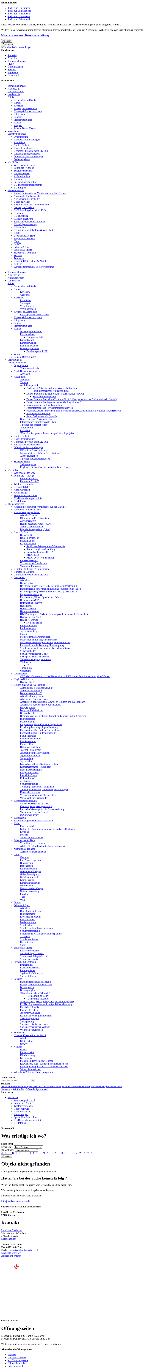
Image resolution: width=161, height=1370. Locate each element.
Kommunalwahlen (29, 345)
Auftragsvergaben (29, 456)
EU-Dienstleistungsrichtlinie (28, 184)
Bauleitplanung (27, 540)
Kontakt (12, 69)
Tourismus (19, 258)
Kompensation (27, 880)
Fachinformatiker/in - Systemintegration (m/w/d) (50, 407)
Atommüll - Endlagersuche (27, 196)
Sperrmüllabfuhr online (25, 182)
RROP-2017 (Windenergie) (40, 557)
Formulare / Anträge (24, 167)
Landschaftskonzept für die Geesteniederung (42, 809)
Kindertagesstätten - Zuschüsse (35, 766)
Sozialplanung (27, 1021)
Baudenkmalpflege (29, 538)
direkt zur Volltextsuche (19, 10)
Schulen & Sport (22, 247)
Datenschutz (14, 75)
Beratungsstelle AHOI (31, 693)
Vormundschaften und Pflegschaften (38, 795)
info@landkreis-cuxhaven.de (15, 1201)
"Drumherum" (27, 427)
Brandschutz (26, 964)
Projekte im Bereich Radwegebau (36, 1061)
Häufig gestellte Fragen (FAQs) (35, 523)
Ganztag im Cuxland (24, 207)
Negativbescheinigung (31, 769)
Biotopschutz (26, 863)
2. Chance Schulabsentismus (29, 938)
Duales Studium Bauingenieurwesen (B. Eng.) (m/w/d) (53, 402)
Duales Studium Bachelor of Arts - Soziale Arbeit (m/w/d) (55, 393)
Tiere (22, 897)
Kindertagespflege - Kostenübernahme (39, 764)
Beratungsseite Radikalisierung (35, 981)
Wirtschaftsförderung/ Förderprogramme (34, 266)
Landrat (18, 117)
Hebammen (26, 605)
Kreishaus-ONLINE (41, 1086)
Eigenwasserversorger (31, 594)
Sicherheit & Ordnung (25, 252)
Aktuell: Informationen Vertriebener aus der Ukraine (40, 193)
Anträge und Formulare (31, 526)
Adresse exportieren (11, 1255)
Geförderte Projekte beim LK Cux (31, 151)
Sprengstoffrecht (28, 976)
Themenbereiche (16, 190)
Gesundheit (19, 213)
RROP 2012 (32, 554)
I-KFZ (11, 64)
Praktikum (25, 430)
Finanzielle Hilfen (29, 1010)
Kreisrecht (19, 105)
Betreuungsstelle (16, 1366)
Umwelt (24, 1044)
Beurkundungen (28, 721)
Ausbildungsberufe (29, 385)
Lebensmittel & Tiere (24, 235)
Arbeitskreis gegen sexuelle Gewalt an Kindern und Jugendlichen (52, 701)
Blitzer (23, 1049)
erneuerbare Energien (30, 871)
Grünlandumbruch (29, 877)
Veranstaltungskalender (31, 837)
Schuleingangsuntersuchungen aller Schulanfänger (45, 648)
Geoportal (25, 294)
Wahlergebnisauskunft (31, 331)
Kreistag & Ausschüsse (25, 108)
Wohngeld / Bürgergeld (31, 1029)
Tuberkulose (26, 668)
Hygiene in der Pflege (31, 617)
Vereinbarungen (28, 309)
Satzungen (25, 303)
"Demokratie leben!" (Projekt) (35, 993)
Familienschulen (28, 735)
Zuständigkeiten (28, 521)
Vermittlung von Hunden (32, 843)
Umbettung (25, 670)
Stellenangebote (22, 159)
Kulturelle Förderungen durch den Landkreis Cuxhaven (47, 829)
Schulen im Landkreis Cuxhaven (36, 928)
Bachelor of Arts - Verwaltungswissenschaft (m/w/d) (52, 388)
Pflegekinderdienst (29, 772)
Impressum (13, 72)
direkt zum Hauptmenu (19, 13)
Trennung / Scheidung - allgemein (37, 786)
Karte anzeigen (8, 1238)
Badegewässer (27, 583)
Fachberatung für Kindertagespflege (38, 733)
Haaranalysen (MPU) (30, 600)
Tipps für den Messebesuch (33, 424)
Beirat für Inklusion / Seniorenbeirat (31, 204)
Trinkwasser (26, 662)
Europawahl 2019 (35, 337)
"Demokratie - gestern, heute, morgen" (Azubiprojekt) (47, 433)
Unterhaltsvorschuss (30, 792)
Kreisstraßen (26, 1058)
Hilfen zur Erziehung (30, 747)
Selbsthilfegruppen (29, 1018)
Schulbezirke (26, 925)
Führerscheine (27, 1052)
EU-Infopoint (20, 187)
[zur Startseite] (16, 47)
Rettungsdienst (27, 970)
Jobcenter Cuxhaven (30, 1012)
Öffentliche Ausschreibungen (28, 156)
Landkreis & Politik (14, 95)
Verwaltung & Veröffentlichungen (17, 132)
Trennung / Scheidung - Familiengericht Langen (44, 789)
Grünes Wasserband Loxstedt (34, 803)
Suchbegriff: (7, 1143)
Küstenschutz (26, 1041)
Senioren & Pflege (23, 249)
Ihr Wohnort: (7, 1150)
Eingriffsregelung (28, 868)
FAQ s (29, 665)
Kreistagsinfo (89, 1086)
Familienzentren (28, 741)
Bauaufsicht (26, 535)
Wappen (18, 125)
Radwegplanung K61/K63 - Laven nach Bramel (44, 1066)
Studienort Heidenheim (44, 396)
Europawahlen (27, 334)
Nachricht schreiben (11, 1253)
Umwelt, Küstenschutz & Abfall (30, 261)
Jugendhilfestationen (30, 755)
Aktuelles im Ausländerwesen (16, 90)
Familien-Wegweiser (30, 738)
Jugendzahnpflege (29, 631)
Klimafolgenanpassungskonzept (36, 806)
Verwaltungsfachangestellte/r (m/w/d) (44, 405)
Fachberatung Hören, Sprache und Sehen (40, 597)
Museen (24, 834)
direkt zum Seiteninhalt (19, 19)
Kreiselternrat (26, 942)
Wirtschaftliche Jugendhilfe (33, 798)
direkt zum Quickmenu (19, 8)
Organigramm (21, 136)
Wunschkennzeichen (30, 1069)
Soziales (18, 255)
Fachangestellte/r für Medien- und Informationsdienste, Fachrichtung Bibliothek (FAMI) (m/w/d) (74, 410)
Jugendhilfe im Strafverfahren (35, 752)
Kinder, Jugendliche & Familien (29, 221)
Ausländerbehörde (17, 1357)
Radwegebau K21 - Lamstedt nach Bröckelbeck (44, 1063)
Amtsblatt (25, 374)
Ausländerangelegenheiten (27, 199)
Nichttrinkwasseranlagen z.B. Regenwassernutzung (45, 642)
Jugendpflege (26, 758)
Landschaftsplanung (30, 882)
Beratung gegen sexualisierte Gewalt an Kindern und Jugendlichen (53, 716)
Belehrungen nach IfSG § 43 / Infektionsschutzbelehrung (48, 586)
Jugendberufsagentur (30, 750)
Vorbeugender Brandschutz (33, 563)
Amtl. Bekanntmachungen (27, 139)
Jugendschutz (26, 761)
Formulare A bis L (29, 478)
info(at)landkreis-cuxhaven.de (24, 1250)
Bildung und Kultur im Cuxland (36, 984)
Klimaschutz (20, 227)
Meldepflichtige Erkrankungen (35, 636)
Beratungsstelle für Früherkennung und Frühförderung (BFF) (50, 588)
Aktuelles (12, 58)
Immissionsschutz (29, 560)
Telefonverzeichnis (23, 170)
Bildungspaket (27, 987)
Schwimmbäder (28, 651)
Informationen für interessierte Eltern (38, 422)
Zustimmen (8, 44)
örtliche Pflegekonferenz (32, 953)
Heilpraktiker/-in (28, 608)
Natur (16, 241)
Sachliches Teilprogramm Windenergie (45, 546)
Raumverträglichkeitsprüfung (40, 549)
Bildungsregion (27, 718)
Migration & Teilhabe (24, 238)
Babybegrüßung (28, 707)
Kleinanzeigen (21, 179)
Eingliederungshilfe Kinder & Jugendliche (41, 724)
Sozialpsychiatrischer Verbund (35, 656)
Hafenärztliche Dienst (31, 603)
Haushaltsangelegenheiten (27, 153)
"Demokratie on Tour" (37, 995)
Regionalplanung (28, 543)
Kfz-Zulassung (27, 1055)
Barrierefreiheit (21, 145)
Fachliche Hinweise (30, 1007)
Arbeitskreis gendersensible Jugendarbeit (40, 704)
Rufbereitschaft (27, 778)
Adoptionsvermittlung (31, 690)
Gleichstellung (21, 216)
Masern (24, 634)
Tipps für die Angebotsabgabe (35, 458)
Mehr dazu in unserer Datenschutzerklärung (25, 35)
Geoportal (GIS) (22, 173)
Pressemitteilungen (23, 119)
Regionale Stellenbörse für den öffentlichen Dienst (45, 467)
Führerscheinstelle (16, 1363)
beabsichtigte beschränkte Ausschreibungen (41, 453)
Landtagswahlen (28, 342)
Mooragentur (26, 885)
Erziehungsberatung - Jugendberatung (39, 727)
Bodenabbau (26, 865)
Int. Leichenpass (28, 628)
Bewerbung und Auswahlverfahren (37, 419)
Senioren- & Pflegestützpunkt (34, 956)
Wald (22, 899)
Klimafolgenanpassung (25, 224)
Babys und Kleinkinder (31, 710)
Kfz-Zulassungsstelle (18, 1360)
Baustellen (77, 1086)
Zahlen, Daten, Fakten (25, 128)
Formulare (117, 1086)
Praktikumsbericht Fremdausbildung (51, 390)
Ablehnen (7, 41)
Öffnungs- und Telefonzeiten (34, 518)
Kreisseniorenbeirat (29, 950)
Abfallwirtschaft (22, 176)
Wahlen (17, 122)
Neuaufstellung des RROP (39, 552)
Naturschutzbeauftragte (31, 888)
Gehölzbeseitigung (29, 874)
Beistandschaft (27, 713)
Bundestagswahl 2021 (37, 351)
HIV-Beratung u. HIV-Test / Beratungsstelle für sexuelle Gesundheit (54, 614)
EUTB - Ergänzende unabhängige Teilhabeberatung (46, 1004)
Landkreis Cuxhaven (11, 1230)
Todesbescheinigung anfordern (35, 659)
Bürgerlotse (19, 114)
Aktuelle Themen (28, 515)
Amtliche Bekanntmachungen (16, 1086)
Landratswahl (27, 340)
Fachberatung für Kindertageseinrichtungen (41, 730)
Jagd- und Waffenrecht (31, 973)
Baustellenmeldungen (24, 148)
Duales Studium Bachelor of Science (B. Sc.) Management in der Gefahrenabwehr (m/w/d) (71, 399)
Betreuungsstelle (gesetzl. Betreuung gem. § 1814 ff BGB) (49, 591)
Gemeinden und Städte (25, 100)
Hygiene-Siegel (34, 622)
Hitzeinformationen (29, 611)
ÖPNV (17, 244)
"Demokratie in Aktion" (38, 998)
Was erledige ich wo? (24, 165)
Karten (17, 102)
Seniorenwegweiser (30, 959)
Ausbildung (19, 142)
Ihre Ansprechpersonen (31, 860)
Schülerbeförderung (30, 930)
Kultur (17, 233)
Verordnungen (27, 306)
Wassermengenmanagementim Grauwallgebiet (34, 813)
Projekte (24, 894)
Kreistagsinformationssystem (28, 111)
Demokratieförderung (31, 911)
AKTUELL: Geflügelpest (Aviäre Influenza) (42, 846)
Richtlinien (25, 300)
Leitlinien (25, 832)
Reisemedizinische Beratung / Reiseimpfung (42, 645)
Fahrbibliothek (27, 826)
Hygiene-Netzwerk (23, 218)
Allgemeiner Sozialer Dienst (34, 699)
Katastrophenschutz (30, 967)
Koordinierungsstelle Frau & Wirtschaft (33, 230)
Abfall (23, 1038)
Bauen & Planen (22, 201)
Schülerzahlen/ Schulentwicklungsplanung (41, 933)
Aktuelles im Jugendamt (32, 696)
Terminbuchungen (17, 61)
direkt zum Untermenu (19, 16)
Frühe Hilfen (26, 744)
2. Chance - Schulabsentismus (29, 782)
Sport (22, 945)
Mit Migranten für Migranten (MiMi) (38, 639)
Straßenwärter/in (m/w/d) (38, 413)
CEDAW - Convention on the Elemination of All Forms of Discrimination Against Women (65, 676)
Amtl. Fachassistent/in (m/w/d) (41, 416)
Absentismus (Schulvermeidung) (36, 687)
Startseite (12, 55)
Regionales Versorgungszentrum (36, 1015)
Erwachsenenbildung (30, 916)
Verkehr (18, 264)
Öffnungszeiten (15, 66)
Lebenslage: (7, 1147)
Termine (24, 382)
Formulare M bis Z (29, 481)
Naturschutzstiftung (29, 891)
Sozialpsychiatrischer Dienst (34, 653)
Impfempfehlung (28, 625)
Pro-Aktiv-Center (28, 775)
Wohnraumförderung (30, 566)
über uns (24, 857)
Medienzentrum (28, 922)
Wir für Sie (13, 162)
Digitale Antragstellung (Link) (35, 529)
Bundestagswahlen (29, 348)
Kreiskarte (25, 292)
